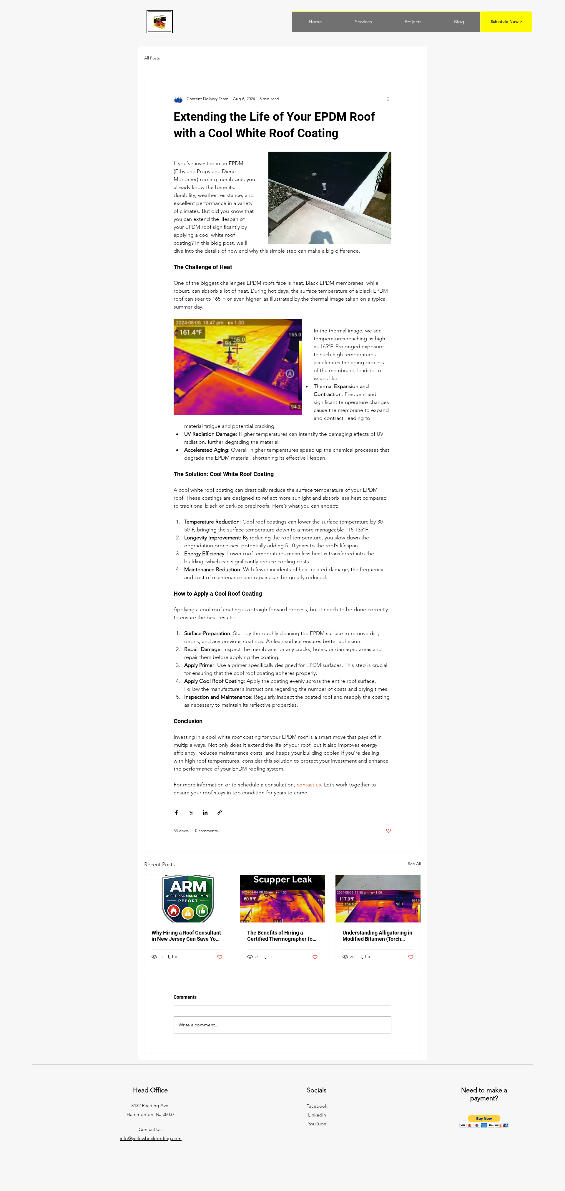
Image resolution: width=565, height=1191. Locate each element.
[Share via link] (219, 812)
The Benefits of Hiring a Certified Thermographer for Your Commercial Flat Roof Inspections (281, 936)
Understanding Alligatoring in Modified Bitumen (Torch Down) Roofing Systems (377, 936)
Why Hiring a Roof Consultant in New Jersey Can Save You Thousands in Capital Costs (186, 936)
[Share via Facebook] (176, 812)
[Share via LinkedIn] (205, 812)
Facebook (317, 1106)
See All (414, 863)
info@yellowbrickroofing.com (151, 1138)
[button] (484, 1121)
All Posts (152, 58)
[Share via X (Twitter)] (191, 812)
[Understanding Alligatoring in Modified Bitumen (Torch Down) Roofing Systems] (378, 898)
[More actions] (387, 98)
